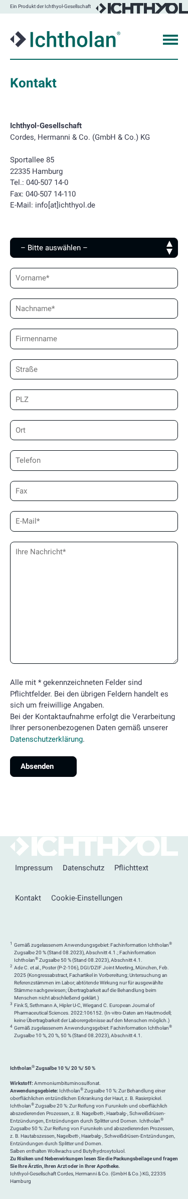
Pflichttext (131, 867)
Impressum (34, 867)
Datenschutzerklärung (46, 739)
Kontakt (28, 898)
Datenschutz (83, 867)
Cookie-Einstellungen (86, 898)
